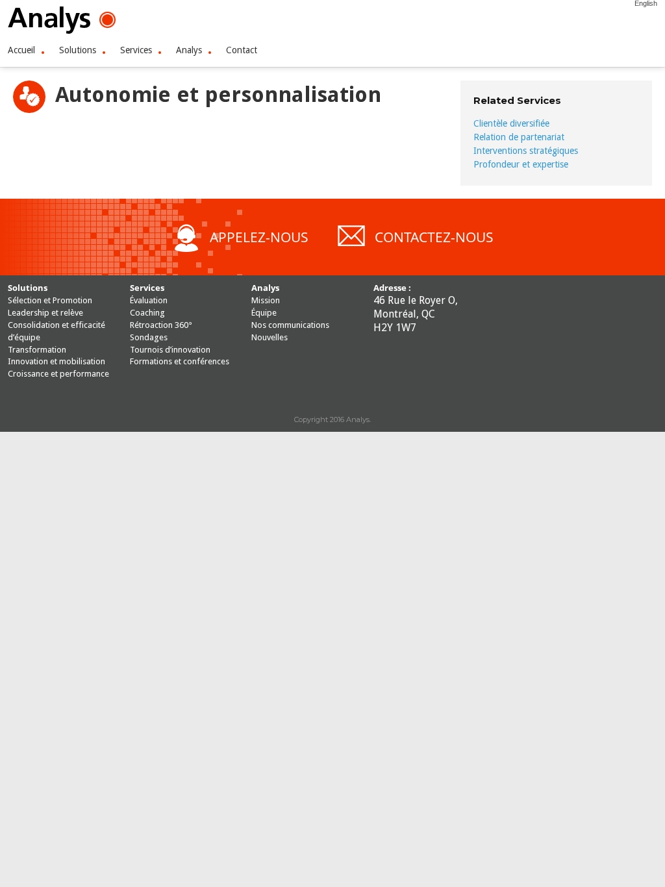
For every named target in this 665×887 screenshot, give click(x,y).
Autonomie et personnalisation (218, 94)
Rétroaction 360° (161, 325)
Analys (189, 50)
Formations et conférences (179, 361)
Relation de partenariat (518, 137)
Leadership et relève (45, 313)
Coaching (147, 313)
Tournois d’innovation (170, 350)
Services (136, 50)
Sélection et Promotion (50, 300)
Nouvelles (269, 337)
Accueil (21, 50)
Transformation (37, 350)
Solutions (77, 50)
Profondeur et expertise (520, 164)
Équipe (264, 313)
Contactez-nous (434, 237)
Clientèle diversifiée (511, 123)
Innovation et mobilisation (56, 361)
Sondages (149, 337)
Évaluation (149, 300)
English (645, 3)
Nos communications (290, 325)
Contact (241, 50)
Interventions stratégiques (525, 150)
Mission (265, 300)
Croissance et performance (58, 374)
